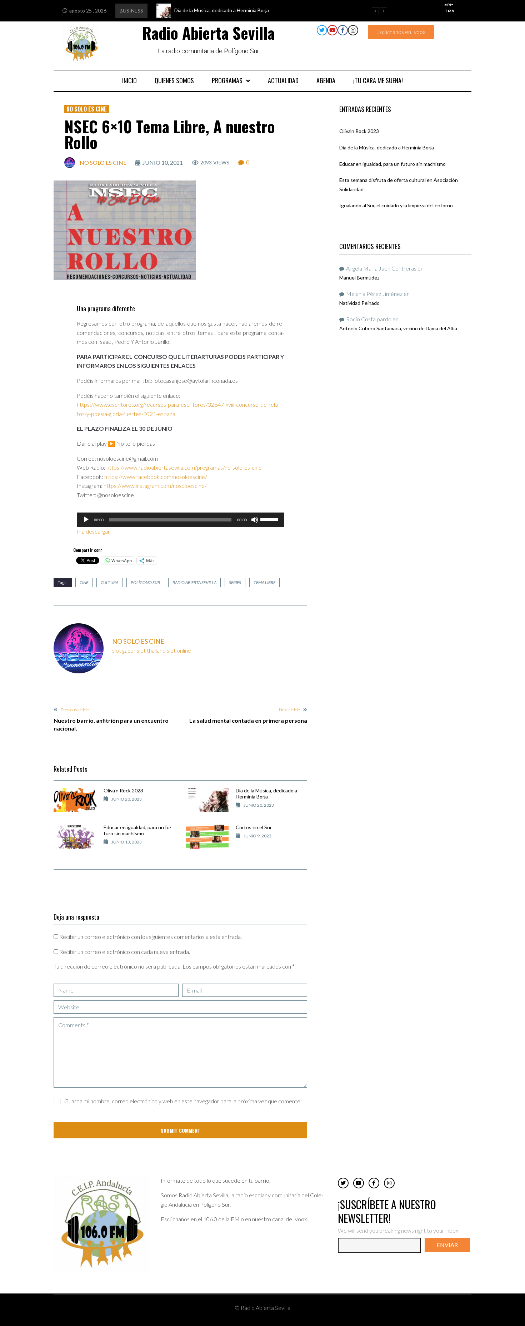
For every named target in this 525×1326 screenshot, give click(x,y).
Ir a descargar (94, 531)
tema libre (264, 582)
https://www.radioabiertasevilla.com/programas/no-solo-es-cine (184, 467)
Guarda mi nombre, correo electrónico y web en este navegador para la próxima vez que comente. (182, 1101)
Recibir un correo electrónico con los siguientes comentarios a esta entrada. (150, 936)
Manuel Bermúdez (359, 277)
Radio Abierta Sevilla (194, 582)
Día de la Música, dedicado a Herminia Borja (266, 793)
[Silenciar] (254, 519)
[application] (180, 520)
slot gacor (124, 650)
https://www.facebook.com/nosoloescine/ (155, 476)
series (235, 582)
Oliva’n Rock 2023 (123, 790)
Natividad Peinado (359, 303)
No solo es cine (86, 109)
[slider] (270, 519)
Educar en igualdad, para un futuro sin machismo (137, 830)
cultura (109, 582)
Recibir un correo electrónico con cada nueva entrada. (124, 951)
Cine (84, 582)
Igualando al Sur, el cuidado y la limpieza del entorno (396, 205)
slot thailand (151, 650)
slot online (179, 650)
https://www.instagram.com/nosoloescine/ (155, 485)
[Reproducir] (86, 519)
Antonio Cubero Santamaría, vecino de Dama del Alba (398, 328)
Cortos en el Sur (254, 827)
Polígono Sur (145, 582)
